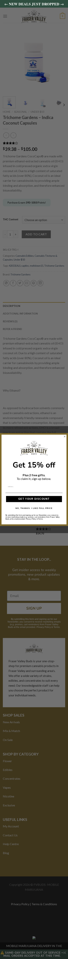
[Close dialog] (64, 436)
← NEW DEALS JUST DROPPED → (34, 3)
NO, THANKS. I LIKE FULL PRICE (34, 508)
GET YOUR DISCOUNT (34, 499)
